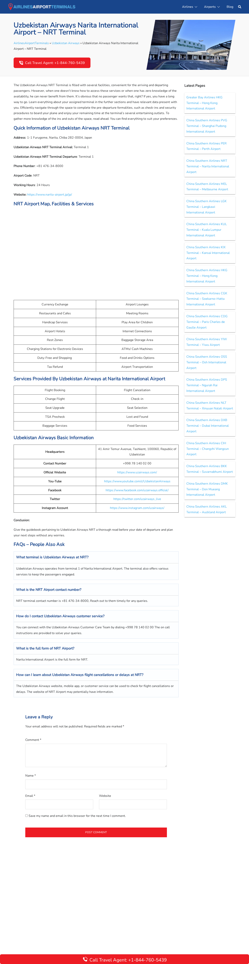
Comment (33, 740)
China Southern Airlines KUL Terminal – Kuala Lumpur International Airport (206, 230)
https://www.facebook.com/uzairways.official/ (137, 490)
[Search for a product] (239, 6)
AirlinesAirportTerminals (31, 43)
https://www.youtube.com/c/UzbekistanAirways (137, 481)
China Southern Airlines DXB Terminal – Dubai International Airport (207, 425)
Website (105, 796)
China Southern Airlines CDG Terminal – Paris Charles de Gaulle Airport (207, 322)
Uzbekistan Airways (66, 43)
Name (30, 775)
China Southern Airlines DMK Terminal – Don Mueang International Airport (207, 489)
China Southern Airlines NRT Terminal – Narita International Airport (207, 166)
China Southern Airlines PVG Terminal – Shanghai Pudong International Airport (206, 126)
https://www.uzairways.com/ (137, 472)
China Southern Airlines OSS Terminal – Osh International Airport (206, 362)
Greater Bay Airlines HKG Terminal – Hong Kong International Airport (204, 103)
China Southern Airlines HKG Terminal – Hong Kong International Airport (206, 276)
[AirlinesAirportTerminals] (42, 6)
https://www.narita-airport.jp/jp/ (49, 194)
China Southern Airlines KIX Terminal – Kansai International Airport (208, 253)
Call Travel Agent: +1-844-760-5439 (55, 62)
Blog (230, 7)
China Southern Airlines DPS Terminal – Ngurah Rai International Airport (206, 385)
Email (30, 796)
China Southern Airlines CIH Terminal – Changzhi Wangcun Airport (207, 449)
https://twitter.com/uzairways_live (137, 499)
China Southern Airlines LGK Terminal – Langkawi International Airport (206, 207)
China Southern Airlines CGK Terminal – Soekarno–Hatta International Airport (206, 299)
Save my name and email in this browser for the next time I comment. (77, 816)
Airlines (187, 7)
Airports (210, 7)
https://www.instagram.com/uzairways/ (137, 508)
